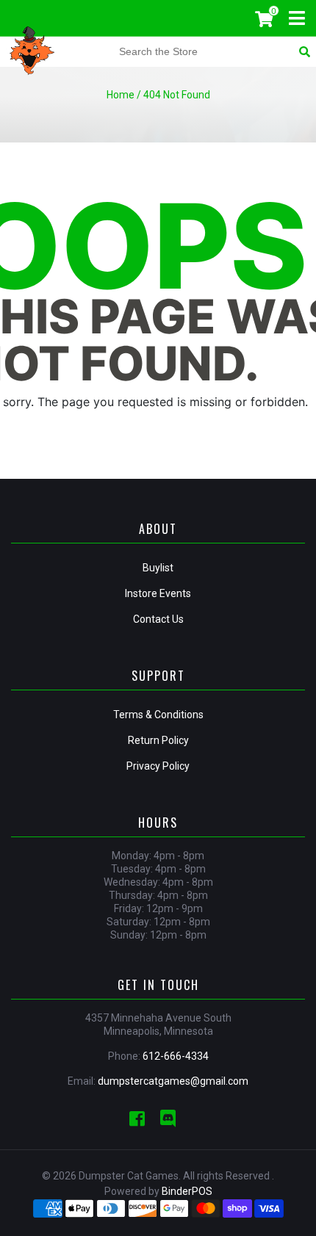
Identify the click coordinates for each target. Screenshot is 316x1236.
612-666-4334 (176, 1056)
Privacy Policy (158, 766)
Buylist (158, 568)
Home (120, 95)
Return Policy (158, 740)
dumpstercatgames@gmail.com (173, 1081)
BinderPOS (187, 1191)
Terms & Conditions (158, 714)
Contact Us (158, 619)
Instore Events (158, 593)
